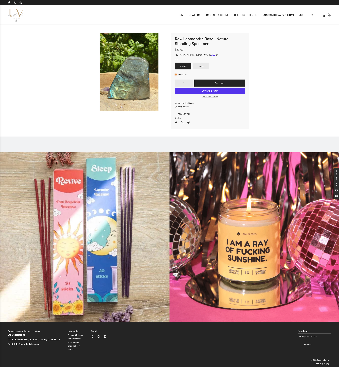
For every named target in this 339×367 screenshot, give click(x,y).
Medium (183, 66)
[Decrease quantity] (178, 83)
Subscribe (307, 344)
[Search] (318, 15)
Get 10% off (336, 175)
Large (201, 66)
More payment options (210, 97)
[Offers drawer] (324, 15)
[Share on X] (182, 122)
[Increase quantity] (190, 83)
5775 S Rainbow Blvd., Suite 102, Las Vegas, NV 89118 (34, 339)
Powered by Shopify (322, 364)
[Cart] (330, 15)
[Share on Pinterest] (188, 122)
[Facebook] (9, 2)
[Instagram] (15, 2)
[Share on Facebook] (176, 122)
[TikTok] (21, 2)
